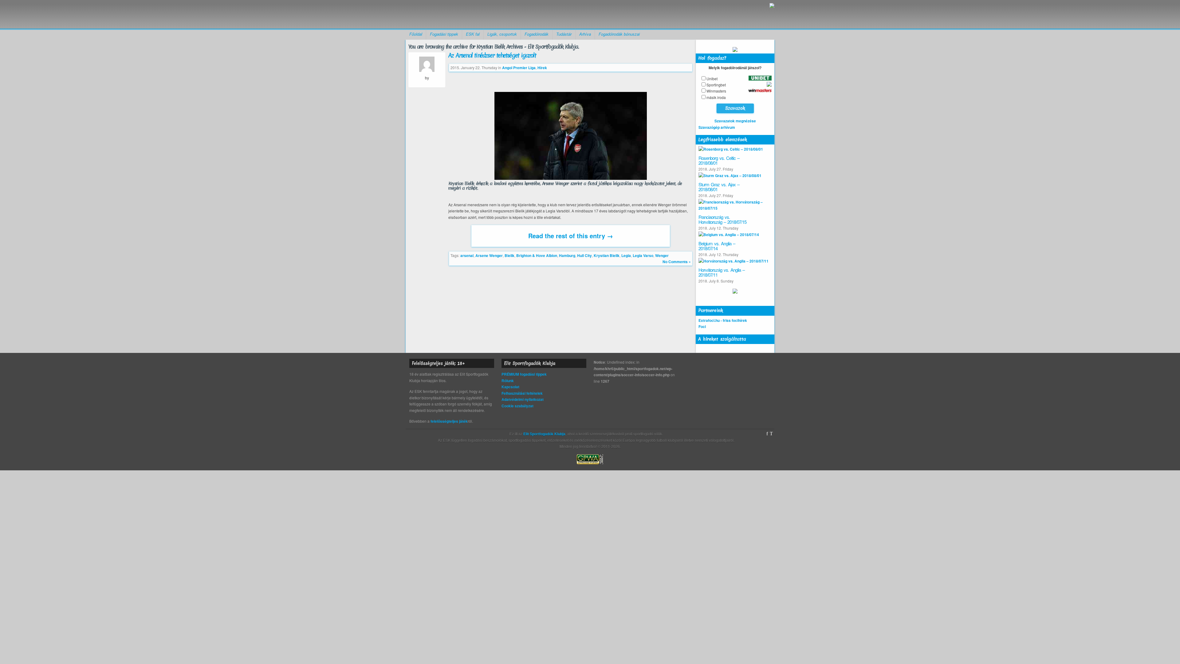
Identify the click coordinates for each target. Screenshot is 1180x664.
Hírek (542, 67)
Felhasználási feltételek (522, 393)
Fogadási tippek (444, 34)
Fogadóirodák (537, 34)
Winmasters (716, 90)
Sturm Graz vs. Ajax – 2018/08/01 (718, 187)
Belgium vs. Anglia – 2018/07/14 (716, 246)
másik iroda (716, 97)
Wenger (662, 255)
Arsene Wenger (489, 255)
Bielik (509, 255)
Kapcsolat (510, 386)
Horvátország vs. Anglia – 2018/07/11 (721, 272)
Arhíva (585, 34)
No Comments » (677, 261)
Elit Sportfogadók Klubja (454, 14)
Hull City (584, 255)
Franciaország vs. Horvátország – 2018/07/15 (722, 219)
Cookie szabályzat (517, 406)
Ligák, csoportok (502, 34)
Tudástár (564, 34)
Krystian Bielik (607, 255)
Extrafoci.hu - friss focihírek (722, 320)
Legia (626, 255)
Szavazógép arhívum (716, 127)
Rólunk (508, 380)
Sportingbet (716, 84)
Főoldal (415, 34)
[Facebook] (767, 434)
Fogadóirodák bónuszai (619, 34)
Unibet (712, 78)
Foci (702, 326)
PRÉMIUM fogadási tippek (524, 374)
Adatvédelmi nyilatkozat (523, 399)
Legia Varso (643, 255)
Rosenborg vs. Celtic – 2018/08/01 (718, 160)
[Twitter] (771, 434)
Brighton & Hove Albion (536, 255)
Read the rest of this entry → (570, 235)
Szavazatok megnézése (735, 121)
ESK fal (473, 34)
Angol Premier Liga (519, 67)
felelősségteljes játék (449, 421)
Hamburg (567, 255)
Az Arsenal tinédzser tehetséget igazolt (492, 55)
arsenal (467, 255)
